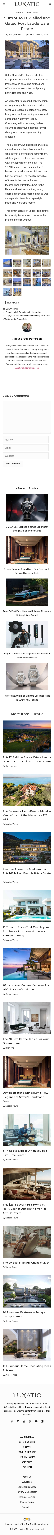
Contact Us (27, 1507)
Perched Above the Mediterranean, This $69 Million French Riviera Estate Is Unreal (27, 873)
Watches (27, 1462)
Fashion (27, 1467)
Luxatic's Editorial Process (27, 368)
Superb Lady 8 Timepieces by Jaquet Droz (24, 312)
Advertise (27, 1482)
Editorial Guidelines (27, 1487)
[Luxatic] (27, 4)
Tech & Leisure (27, 1452)
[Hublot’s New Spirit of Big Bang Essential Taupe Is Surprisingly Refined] (27, 677)
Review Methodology (27, 1492)
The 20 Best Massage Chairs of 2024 (26, 1262)
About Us (27, 1476)
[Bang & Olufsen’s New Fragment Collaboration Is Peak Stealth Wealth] (27, 635)
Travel (27, 1447)
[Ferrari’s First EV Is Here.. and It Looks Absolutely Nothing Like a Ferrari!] (27, 593)
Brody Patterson (16, 34)
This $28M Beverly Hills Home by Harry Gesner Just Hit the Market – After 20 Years (25, 1209)
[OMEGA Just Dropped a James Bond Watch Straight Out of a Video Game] (27, 508)
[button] (50, 4)
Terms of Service (27, 1497)
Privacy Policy (27, 1502)
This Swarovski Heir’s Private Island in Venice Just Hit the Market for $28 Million (27, 815)
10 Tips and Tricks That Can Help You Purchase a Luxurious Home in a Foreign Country (27, 931)
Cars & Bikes (27, 1437)
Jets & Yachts (27, 1442)
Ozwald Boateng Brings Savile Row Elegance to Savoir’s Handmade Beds (25, 1097)
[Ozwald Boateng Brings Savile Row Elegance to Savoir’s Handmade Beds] (27, 550)
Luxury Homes (30, 12)
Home (18, 12)
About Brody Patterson (27, 338)
